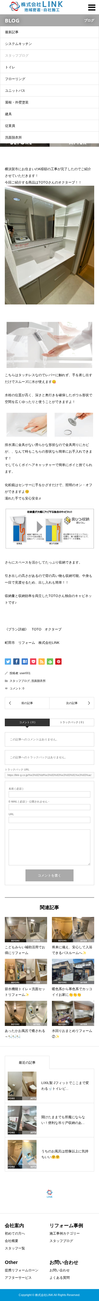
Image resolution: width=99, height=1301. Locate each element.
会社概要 (11, 1241)
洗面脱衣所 (13, 137)
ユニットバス (15, 90)
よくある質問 (60, 1277)
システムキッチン (18, 44)
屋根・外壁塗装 (17, 102)
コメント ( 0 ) (27, 722)
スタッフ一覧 (15, 1248)
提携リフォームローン (21, 1270)
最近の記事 (27, 1062)
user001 (25, 673)
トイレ (10, 67)
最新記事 (12, 32)
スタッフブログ (17, 55)
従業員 (10, 126)
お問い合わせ (60, 1270)
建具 (8, 114)
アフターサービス (18, 1277)
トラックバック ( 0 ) (72, 722)
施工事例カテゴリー (65, 1233)
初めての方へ (15, 1233)
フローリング (15, 79)
